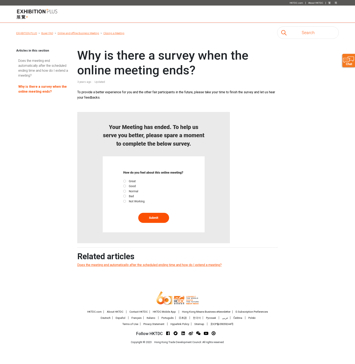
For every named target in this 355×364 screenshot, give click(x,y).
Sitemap (199, 324)
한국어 (197, 317)
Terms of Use (130, 324)
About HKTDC (115, 311)
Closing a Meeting (113, 33)
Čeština (237, 317)
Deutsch (106, 317)
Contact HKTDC (138, 311)
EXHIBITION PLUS (26, 33)
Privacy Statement (153, 324)
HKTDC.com (94, 311)
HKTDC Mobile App (164, 311)
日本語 (183, 317)
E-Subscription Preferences (252, 311)
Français (136, 317)
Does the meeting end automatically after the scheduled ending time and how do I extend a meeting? (43, 68)
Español (120, 317)
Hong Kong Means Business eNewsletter (206, 311)
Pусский (211, 317)
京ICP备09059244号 (222, 324)
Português (167, 317)
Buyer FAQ (47, 33)
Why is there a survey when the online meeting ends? (42, 89)
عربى (225, 317)
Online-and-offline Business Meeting (78, 33)
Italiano (151, 317)
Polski (252, 317)
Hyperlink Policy (180, 324)
